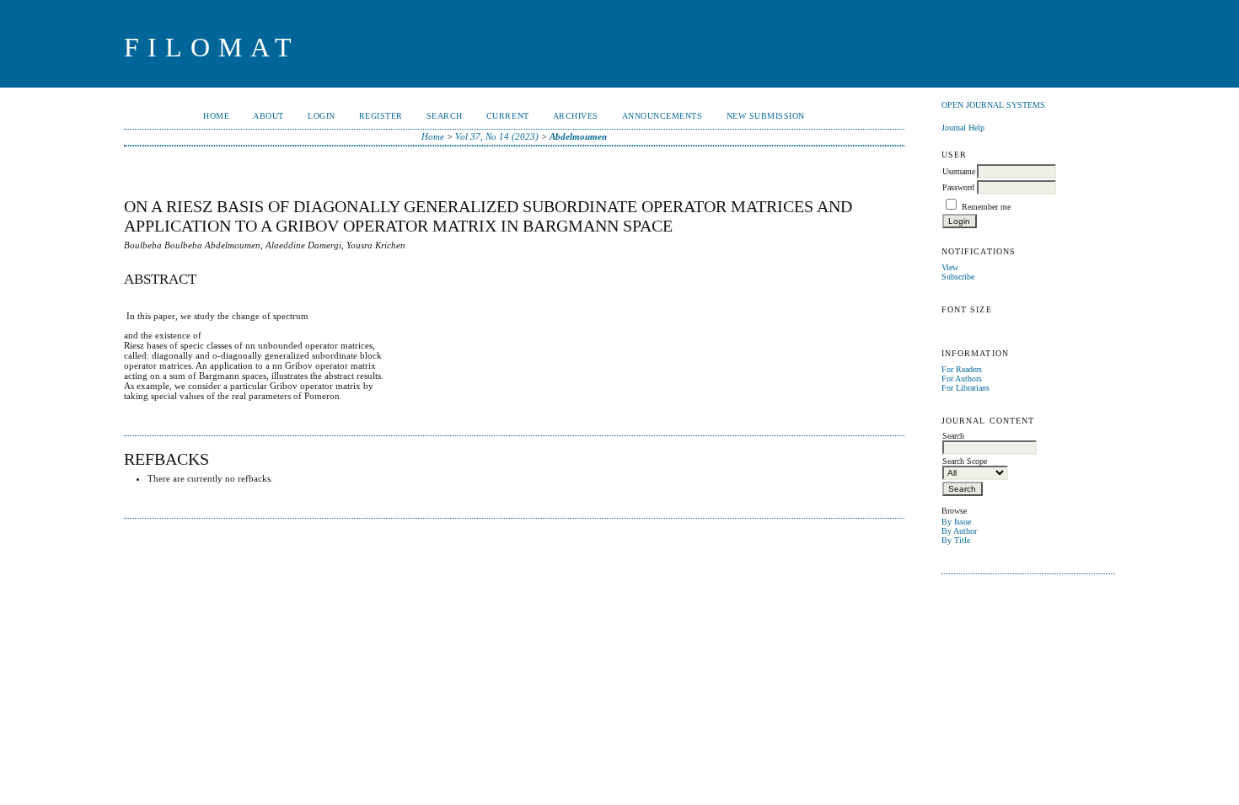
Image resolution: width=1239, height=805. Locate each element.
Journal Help (962, 127)
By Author (959, 531)
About (268, 115)
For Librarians (965, 387)
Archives (575, 115)
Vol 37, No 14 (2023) (497, 136)
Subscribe (957, 276)
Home (216, 115)
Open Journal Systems (993, 104)
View (949, 267)
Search (444, 115)
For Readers (961, 369)
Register (381, 115)
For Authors (961, 378)
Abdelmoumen (578, 136)
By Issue (956, 521)
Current (507, 115)
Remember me (986, 206)
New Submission (766, 115)
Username (958, 171)
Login (321, 115)
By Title (955, 540)
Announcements (662, 115)
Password (958, 187)
